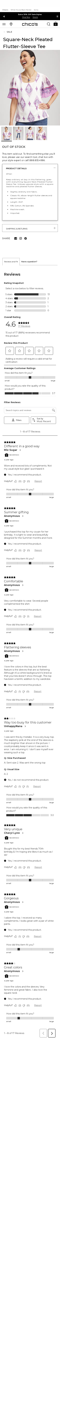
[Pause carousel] (57, 16)
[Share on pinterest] (25, 238)
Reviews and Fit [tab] (11, 261)
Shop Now (26, 17)
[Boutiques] (11, 24)
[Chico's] (30, 24)
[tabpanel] (30, 652)
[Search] (48, 24)
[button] (55, 23)
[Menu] (4, 24)
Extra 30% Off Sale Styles (30, 14)
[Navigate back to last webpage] (4, 32)
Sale (9, 32)
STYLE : (9, 174)
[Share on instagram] (20, 238)
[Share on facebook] (15, 238)
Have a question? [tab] (29, 261)
